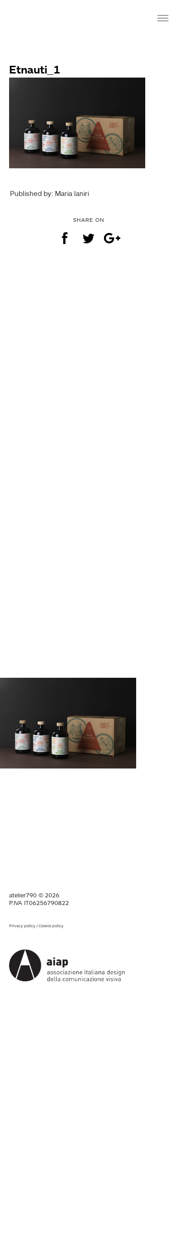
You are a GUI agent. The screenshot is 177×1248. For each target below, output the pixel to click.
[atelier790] (37, 17)
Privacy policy (22, 925)
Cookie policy (51, 925)
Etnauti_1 (34, 69)
